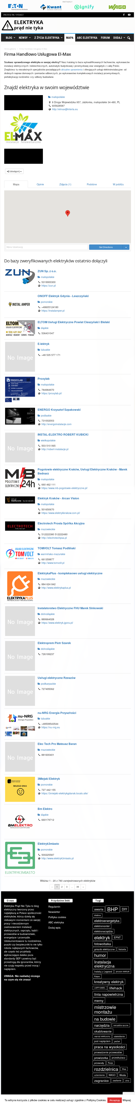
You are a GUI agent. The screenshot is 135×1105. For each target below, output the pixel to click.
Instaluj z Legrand (103, 971)
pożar (117, 1041)
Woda (122, 1075)
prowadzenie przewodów (108, 1052)
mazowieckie (47, 529)
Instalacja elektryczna (104, 964)
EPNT (117, 937)
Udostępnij (14, 171)
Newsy (23, 37)
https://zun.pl (48, 285)
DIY (124, 909)
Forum (105, 37)
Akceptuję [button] (115, 1100)
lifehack (115, 987)
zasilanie (117, 1080)
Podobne (92, 184)
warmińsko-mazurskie (52, 554)
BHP (112, 909)
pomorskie (46, 302)
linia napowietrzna (108, 994)
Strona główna (10, 49)
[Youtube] (129, 14)
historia (122, 949)
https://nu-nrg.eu (50, 727)
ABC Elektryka (87, 37)
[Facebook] (124, 14)
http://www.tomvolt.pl (52, 562)
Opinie (40, 184)
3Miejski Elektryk (49, 779)
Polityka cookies (57, 917)
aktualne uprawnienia (71, 69)
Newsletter (54, 912)
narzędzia (102, 1025)
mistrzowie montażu (105, 1009)
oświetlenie (119, 1036)
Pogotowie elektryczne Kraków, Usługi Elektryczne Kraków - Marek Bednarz (82, 471)
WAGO (112, 1075)
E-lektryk (43, 344)
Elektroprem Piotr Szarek (54, 643)
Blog (9, 37)
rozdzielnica (106, 1069)
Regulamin (54, 906)
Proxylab (44, 379)
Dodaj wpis (54, 927)
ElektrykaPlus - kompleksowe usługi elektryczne (70, 573)
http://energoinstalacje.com (56, 424)
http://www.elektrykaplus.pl (56, 587)
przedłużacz (118, 1057)
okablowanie (103, 1031)
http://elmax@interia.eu (65, 109)
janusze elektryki (122, 971)
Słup (124, 1069)
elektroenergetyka (106, 920)
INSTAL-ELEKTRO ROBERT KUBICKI (63, 434)
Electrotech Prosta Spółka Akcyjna (61, 523)
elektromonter (102, 926)
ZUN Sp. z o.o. (47, 271)
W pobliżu (118, 184)
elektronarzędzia (103, 931)
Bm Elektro (45, 809)
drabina (97, 915)
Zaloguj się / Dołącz (13, 14)
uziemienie (99, 1074)
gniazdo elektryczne (104, 949)
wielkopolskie (48, 440)
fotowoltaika (102, 944)
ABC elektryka (56, 922)
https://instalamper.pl (53, 310)
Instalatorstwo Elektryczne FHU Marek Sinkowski (70, 608)
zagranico (101, 1080)
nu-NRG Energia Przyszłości (57, 713)
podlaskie (46, 415)
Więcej (127, 1100)
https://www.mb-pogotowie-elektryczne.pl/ (64, 488)
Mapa (69, 37)
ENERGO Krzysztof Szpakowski (59, 410)
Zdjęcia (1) (65, 184)
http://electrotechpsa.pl (54, 537)
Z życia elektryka (46, 37)
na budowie (104, 1019)
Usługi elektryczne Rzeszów (57, 678)
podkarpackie (48, 683)
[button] (129, 38)
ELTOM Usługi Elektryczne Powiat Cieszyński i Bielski (74, 322)
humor (100, 955)
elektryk (102, 937)
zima (127, 1080)
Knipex (97, 976)
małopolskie (58, 97)
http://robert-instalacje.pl (54, 449)
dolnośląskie (47, 614)
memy (99, 1000)
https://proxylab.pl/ (51, 393)
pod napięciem (102, 1041)
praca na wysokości (109, 1046)
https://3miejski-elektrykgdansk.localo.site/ (64, 793)
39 (77, 886)
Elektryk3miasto (48, 844)
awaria (98, 909)
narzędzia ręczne (120, 1025)
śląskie (44, 328)
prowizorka (101, 1058)
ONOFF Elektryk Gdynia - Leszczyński (63, 296)
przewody (99, 1063)
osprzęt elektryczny (102, 1036)
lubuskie (45, 349)
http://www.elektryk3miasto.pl (57, 858)
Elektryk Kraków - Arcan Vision (58, 498)
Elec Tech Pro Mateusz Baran (57, 744)
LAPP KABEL (99, 987)
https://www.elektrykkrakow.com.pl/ (60, 513)
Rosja (110, 1062)
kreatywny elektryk (109, 981)
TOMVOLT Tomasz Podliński (56, 548)
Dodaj (117, 37)
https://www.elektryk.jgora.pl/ (57, 622)
